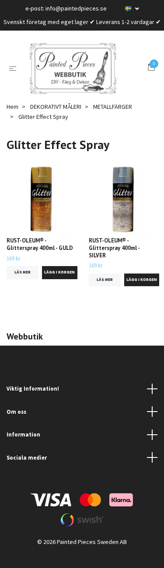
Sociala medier (27, 470)
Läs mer (22, 285)
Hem (12, 120)
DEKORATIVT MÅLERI (55, 120)
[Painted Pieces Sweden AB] (84, 75)
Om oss (16, 424)
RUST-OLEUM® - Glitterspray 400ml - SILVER (114, 261)
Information (23, 447)
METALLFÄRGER (112, 120)
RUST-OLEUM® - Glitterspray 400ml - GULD (40, 257)
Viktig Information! (33, 401)
